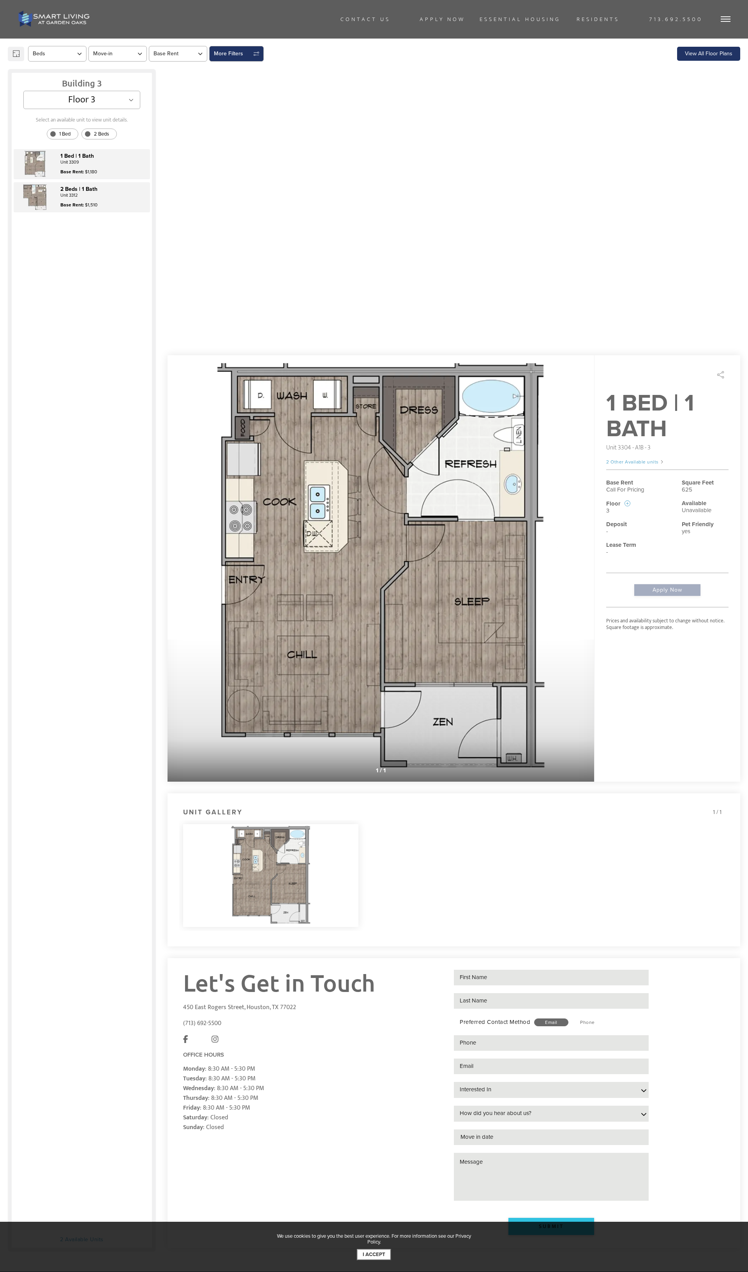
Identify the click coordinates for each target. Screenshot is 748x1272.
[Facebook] (185, 1009)
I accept (374, 1254)
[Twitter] (199, 1009)
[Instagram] (215, 1009)
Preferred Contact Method (495, 991)
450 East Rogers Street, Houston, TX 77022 (239, 977)
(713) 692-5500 (202, 993)
